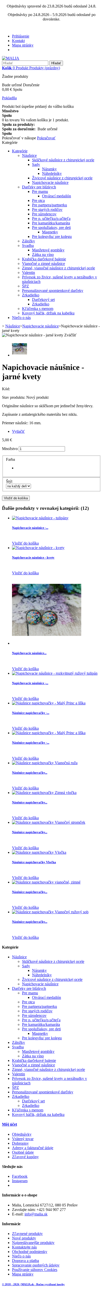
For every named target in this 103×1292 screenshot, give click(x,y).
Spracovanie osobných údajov (36, 1265)
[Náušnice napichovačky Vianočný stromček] (48, 822)
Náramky (49, 169)
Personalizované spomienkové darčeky (52, 290)
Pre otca (38, 200)
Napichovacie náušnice (50, 182)
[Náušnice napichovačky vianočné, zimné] (46, 882)
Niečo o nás (21, 317)
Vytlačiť (18, 431)
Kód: (6, 389)
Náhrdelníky (52, 173)
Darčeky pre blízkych (39, 187)
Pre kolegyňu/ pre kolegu (52, 236)
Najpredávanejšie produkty (33, 1242)
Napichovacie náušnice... (29, 653)
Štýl (9, 481)
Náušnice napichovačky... (29, 772)
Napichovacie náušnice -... (30, 528)
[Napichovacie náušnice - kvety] (38, 548)
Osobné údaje (23, 1152)
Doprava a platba (25, 1260)
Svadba (28, 245)
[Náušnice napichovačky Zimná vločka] (44, 792)
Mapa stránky (23, 45)
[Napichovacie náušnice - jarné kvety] (19, 355)
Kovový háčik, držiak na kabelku (48, 313)
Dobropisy (20, 1143)
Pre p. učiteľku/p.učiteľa (51, 218)
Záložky (28, 241)
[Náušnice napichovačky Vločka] (39, 852)
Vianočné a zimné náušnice (43, 263)
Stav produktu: (14, 397)
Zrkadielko (30, 295)
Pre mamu (40, 191)
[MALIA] (10, 58)
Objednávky (22, 1134)
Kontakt (18, 41)
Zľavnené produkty (27, 1233)
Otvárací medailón (56, 196)
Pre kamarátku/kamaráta (51, 223)
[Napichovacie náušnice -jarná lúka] (46, 643)
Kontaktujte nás (24, 1247)
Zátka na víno (43, 254)
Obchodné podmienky (29, 1251)
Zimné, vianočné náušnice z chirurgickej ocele (58, 268)
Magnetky (50, 232)
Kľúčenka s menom (37, 308)
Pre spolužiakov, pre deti (51, 227)
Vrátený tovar (23, 1139)
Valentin (28, 272)
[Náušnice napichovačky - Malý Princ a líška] (49, 703)
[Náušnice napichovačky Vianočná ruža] (45, 763)
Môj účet (9, 1124)
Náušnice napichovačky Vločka (34, 862)
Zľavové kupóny (25, 1157)
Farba (11, 459)
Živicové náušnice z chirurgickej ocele (62, 178)
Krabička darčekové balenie (44, 259)
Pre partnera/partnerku (49, 205)
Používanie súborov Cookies (34, 1269)
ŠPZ (25, 286)
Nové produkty (24, 1238)
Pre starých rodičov (47, 209)
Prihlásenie (20, 36)
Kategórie (20, 151)
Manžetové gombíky (48, 250)
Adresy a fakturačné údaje (32, 1148)
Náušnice (29, 155)
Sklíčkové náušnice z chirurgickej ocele (63, 160)
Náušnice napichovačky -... (30, 713)
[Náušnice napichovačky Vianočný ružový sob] (50, 912)
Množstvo (10, 449)
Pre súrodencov (44, 214)
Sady (36, 164)
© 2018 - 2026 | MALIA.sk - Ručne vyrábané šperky (33, 1284)
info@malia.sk (36, 1214)
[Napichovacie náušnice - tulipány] (40, 518)
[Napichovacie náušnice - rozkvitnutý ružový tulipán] (55, 673)
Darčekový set (43, 299)
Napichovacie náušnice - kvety (33, 557)
